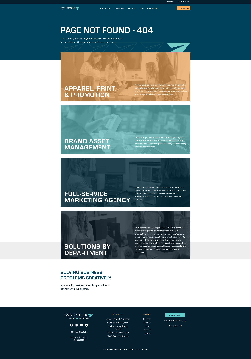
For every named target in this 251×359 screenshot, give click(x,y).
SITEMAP (145, 349)
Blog (147, 326)
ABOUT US (132, 8)
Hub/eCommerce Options (118, 336)
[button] (105, 8)
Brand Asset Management (118, 322)
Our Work (147, 319)
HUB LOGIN (170, 2)
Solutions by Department (118, 332)
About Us (147, 322)
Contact (147, 333)
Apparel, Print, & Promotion (118, 319)
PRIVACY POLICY (134, 349)
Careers (147, 330)
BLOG (141, 8)
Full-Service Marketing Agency (118, 327)
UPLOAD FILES (183, 2)
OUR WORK (120, 8)
